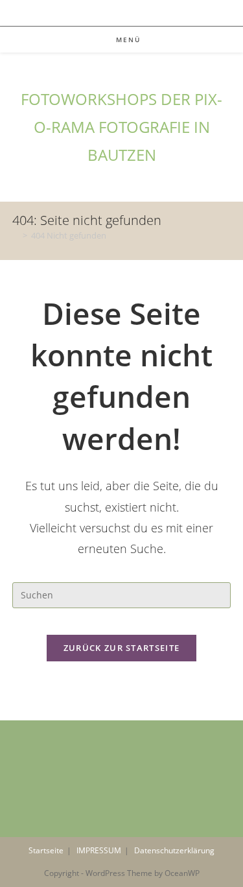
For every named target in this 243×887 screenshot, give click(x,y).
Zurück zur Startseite (121, 648)
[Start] (15, 235)
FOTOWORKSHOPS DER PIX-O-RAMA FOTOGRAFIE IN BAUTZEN (121, 126)
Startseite (46, 850)
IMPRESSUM (98, 850)
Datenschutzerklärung (174, 850)
